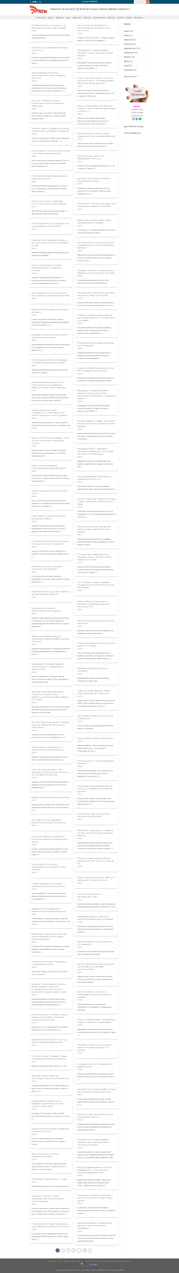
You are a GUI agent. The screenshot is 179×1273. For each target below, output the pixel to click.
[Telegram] (136, 119)
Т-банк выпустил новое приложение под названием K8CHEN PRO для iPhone (50, 1225)
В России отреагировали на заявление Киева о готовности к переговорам (96, 1020)
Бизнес (51, 17)
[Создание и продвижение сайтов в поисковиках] (94, 1264)
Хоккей (129, 17)
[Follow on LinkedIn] (35, 2)
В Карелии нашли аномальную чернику (50, 797)
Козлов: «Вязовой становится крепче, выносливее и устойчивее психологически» (95, 966)
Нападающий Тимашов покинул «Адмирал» (92, 669)
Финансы (111, 17)
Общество (77, 17)
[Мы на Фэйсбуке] (30, 2)
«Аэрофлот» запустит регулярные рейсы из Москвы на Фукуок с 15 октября (94, 1047)
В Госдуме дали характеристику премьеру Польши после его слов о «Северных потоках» (94, 557)
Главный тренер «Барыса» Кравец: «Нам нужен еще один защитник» (94, 691)
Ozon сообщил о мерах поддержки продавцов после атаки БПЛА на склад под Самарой (95, 585)
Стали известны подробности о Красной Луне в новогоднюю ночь (48, 748)
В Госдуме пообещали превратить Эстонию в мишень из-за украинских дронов (49, 839)
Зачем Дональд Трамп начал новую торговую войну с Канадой (94, 221)
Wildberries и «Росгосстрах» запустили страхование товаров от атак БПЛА (96, 204)
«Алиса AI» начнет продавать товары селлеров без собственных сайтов (49, 1057)
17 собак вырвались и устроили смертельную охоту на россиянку (48, 884)
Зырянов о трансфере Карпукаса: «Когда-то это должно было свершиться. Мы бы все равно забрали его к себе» (50, 695)
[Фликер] (37, 2)
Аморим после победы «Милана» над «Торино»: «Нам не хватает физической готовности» (96, 108)
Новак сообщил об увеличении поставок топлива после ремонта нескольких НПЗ (93, 604)
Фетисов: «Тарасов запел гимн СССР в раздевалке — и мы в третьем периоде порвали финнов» (94, 1170)
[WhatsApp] (140, 119)
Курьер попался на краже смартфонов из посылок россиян (50, 1129)
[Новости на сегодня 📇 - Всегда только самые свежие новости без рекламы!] (38, 9)
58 (84, 1250)
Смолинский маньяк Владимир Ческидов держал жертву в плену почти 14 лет (93, 28)
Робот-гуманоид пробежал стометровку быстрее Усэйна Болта (48, 466)
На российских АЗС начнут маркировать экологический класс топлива (48, 867)
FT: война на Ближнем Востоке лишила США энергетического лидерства (50, 542)
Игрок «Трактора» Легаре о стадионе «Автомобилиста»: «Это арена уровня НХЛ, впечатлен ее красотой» (95, 80)
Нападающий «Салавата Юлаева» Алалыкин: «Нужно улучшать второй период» (95, 53)
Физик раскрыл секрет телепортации (95, 738)
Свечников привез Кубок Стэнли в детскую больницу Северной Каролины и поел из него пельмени (48, 385)
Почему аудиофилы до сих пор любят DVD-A (49, 492)
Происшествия (99, 17)
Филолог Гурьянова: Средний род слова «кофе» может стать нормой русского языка (96, 501)
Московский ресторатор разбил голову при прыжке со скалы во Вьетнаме (96, 1090)
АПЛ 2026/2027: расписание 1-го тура (49, 1179)
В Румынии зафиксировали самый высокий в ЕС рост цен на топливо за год (95, 861)
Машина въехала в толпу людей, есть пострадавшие (95, 942)
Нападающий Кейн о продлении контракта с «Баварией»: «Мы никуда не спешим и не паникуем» (95, 451)
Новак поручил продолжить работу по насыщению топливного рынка (96, 878)
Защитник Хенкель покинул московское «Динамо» (45, 1155)
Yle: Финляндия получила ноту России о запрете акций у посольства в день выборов (96, 245)
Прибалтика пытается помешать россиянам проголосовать (47, 567)
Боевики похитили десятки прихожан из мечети (49, 310)
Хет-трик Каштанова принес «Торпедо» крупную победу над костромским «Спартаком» (50, 724)
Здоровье (60, 17)
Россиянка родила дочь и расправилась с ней (89, 895)
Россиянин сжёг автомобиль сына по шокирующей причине (95, 1115)
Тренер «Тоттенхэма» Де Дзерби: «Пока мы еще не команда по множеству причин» (50, 440)
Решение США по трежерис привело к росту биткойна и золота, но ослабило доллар (50, 242)
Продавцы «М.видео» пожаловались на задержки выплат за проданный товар (96, 271)
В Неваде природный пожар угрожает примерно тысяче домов (49, 335)
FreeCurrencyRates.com (132, 133)
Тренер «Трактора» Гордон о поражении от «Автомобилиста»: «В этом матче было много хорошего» (49, 412)
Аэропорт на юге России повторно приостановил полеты (94, 179)
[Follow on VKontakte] (40, 2)
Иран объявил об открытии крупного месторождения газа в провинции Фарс (50, 294)
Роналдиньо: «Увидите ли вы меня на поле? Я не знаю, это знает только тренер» (95, 1198)
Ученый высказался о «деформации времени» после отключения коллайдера (94, 1225)
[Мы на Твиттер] (33, 2)
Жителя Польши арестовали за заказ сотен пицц (49, 48)
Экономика (138, 17)
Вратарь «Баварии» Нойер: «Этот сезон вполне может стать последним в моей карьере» (96, 423)
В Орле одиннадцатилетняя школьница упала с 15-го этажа (96, 644)
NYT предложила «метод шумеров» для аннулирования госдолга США (50, 224)
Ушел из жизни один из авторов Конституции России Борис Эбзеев (48, 202)
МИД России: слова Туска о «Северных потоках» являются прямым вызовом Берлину (95, 833)
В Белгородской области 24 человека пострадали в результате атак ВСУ (49, 361)
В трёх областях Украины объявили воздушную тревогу (48, 517)
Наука (68, 17)
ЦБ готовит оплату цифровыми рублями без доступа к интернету (48, 821)
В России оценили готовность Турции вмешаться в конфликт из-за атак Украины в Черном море (50, 1017)
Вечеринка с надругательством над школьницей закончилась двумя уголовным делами (48, 936)
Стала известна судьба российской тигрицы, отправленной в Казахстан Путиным (95, 788)
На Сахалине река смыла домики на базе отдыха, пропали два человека (48, 26)
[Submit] (148, 2)
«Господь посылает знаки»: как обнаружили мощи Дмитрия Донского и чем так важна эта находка (50, 772)
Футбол (120, 17)
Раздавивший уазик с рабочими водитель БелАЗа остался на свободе (95, 917)
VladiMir (121, 1270)
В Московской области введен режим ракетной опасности (49, 177)
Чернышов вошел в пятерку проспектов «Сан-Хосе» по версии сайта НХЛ (48, 75)
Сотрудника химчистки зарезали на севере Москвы (95, 1065)
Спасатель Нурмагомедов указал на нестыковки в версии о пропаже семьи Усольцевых (96, 317)
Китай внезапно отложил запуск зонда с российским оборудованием (50, 151)
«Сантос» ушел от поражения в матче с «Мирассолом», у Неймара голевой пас (50, 129)
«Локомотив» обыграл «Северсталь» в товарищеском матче (49, 962)
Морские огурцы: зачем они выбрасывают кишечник (90, 157)
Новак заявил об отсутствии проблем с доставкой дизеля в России (50, 592)
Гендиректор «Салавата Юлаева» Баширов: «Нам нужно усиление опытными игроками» (93, 1142)
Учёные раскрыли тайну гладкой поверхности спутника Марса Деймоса (96, 134)
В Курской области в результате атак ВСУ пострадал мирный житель (95, 369)
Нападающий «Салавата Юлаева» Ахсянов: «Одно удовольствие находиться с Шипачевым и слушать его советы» (96, 394)
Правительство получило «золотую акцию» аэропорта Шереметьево (49, 1040)
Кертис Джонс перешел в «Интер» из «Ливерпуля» (95, 717)
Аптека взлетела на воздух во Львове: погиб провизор (95, 344)
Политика (87, 17)
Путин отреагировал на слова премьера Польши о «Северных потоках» (46, 268)
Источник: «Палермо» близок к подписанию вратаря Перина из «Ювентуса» (47, 103)
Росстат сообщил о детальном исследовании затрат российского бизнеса (94, 994)
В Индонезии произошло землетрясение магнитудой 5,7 (46, 609)
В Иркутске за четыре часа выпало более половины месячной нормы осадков (94, 529)
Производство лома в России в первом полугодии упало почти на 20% (96, 293)
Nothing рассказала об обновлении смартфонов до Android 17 (94, 477)
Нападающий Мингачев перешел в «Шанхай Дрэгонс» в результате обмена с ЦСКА (47, 666)
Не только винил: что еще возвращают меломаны (95, 762)
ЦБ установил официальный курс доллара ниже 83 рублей (93, 815)
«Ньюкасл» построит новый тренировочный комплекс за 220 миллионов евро (47, 1198)
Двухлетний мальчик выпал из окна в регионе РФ (95, 621)
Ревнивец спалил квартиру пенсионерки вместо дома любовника (50, 1077)
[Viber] (133, 119)
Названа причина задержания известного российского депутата (48, 909)
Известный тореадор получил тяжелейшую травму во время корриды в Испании (50, 639)
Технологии (41, 17)
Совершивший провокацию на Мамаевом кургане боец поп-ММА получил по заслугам (47, 1103)
